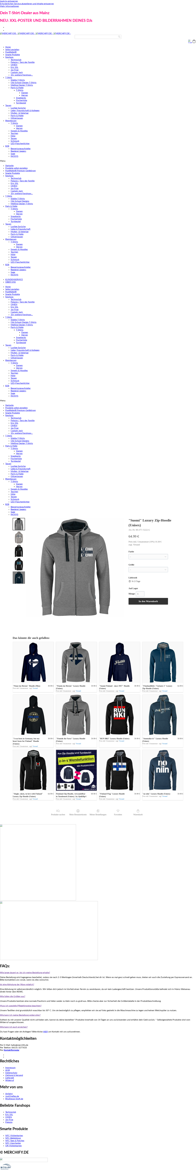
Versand (136, 545)
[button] (194, 41)
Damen (24, 93)
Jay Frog (14, 70)
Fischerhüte (21, 100)
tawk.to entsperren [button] (9, 1)
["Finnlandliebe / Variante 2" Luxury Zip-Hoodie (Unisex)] (162, 662)
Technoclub (16, 60)
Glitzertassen (17, 118)
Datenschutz (11, 1073)
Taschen (14, 133)
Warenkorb (138, 814)
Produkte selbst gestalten (16, 168)
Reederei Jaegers (18, 151)
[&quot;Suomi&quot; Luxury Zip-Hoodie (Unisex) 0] (19, 524)
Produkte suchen (58, 814)
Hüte (13, 136)
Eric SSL (14, 67)
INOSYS (14, 156)
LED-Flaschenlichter (20, 143)
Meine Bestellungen (98, 814)
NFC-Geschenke (13, 1143)
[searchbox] (98, 37)
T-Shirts (8, 78)
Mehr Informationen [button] (9, 6)
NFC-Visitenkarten (14, 1136)
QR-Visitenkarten (13, 1146)
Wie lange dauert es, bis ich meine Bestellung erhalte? (25, 973)
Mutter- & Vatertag (19, 113)
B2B (7, 146)
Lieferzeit (9, 1078)
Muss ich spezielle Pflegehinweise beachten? (20, 1006)
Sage (13, 154)
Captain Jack (17, 72)
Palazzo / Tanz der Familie (23, 62)
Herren (24, 95)
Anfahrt (9, 1094)
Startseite (9, 166)
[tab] (98, 972)
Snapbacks (21, 98)
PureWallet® (11, 52)
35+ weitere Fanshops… (22, 75)
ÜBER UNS (10, 282)
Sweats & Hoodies (19, 131)
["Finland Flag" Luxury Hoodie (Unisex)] (119, 770)
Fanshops (9, 57)
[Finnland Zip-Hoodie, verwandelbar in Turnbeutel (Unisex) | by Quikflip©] (76, 770)
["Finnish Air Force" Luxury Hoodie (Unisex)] (76, 715)
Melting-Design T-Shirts (22, 85)
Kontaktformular (11, 1050)
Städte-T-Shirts (18, 80)
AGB (7, 1070)
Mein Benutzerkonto (78, 814)
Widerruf (9, 1080)
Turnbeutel (21, 103)
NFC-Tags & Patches (14, 1141)
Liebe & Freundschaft (20, 229)
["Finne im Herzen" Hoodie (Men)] (33, 662)
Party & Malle (17, 88)
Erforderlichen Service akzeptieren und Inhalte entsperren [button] (27, 4)
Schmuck (15, 141)
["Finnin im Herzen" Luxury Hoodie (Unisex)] (76, 662)
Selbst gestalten (12, 50)
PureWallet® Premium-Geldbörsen (20, 171)
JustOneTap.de (12, 1096)
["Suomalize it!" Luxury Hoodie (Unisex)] (162, 715)
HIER (45, 1032)
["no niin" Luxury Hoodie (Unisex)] (162, 770)
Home (8, 47)
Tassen (8, 106)
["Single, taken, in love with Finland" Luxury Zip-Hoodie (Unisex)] (33, 770)
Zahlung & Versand (14, 1075)
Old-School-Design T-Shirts (23, 83)
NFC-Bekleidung (13, 1138)
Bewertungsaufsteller (21, 149)
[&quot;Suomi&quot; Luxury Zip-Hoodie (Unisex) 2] (19, 551)
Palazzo (8, 1122)
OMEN (14, 65)
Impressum (10, 1068)
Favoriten (118, 814)
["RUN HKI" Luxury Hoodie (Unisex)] (119, 715)
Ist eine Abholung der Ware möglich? (17, 984)
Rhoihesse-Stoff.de (14, 1099)
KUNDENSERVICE (14, 279)
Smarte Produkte (12, 55)
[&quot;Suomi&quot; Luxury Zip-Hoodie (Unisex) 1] (19, 537)
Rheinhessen (10, 121)
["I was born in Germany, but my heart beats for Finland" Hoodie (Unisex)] (33, 715)
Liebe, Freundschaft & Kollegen (25, 110)
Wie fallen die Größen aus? (12, 996)
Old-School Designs (20, 201)
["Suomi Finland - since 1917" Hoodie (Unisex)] (119, 662)
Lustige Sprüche (18, 108)
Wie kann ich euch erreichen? (14, 1027)
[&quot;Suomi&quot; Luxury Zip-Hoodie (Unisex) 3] (19, 564)
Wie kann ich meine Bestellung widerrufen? (20, 1015)
